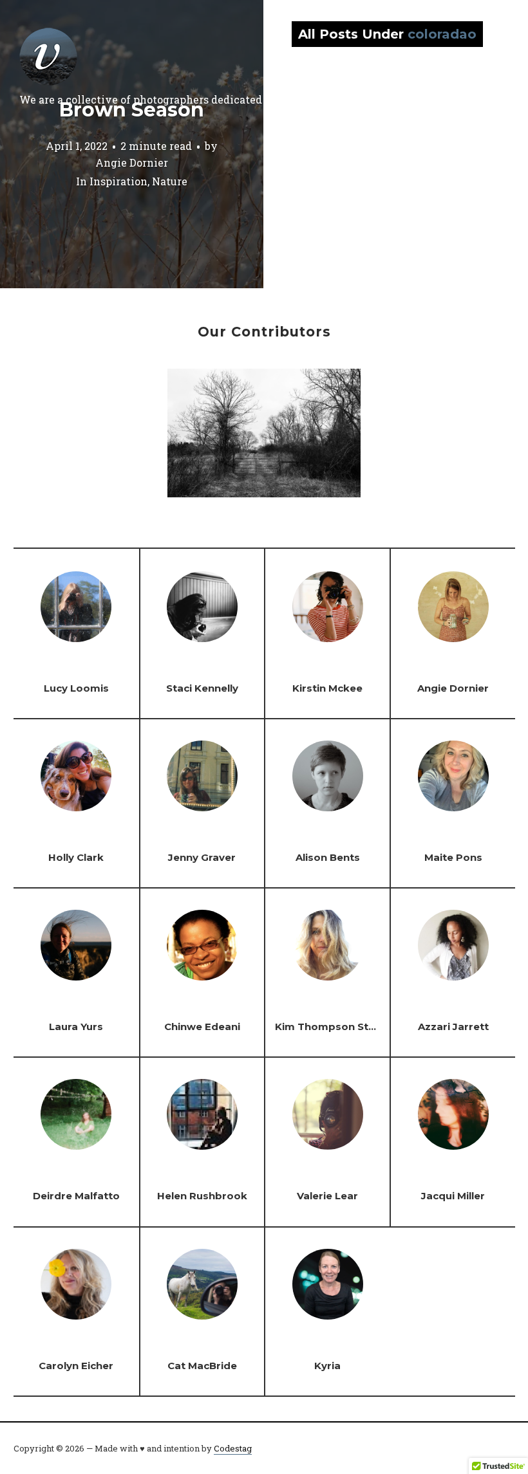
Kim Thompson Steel (329, 1026)
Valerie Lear (327, 1196)
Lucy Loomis (76, 688)
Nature (169, 182)
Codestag (233, 1448)
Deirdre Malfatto (76, 1196)
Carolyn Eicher (76, 1365)
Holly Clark (76, 857)
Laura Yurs (76, 1026)
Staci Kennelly (202, 688)
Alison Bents (328, 857)
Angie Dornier (131, 162)
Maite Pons (453, 857)
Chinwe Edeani (202, 1026)
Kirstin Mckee (327, 688)
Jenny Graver (202, 857)
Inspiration (118, 182)
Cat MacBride (202, 1365)
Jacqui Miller (453, 1196)
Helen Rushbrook (202, 1196)
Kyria (327, 1365)
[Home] (48, 57)
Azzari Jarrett (453, 1026)
